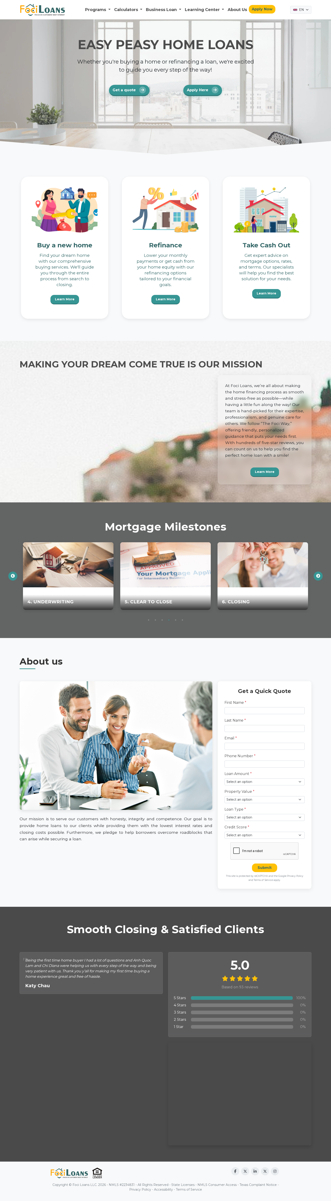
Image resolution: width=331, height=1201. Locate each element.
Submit (265, 868)
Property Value (239, 791)
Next (318, 576)
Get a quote (125, 90)
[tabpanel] (68, 576)
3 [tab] (162, 620)
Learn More (65, 299)
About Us (237, 9)
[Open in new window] (235, 1171)
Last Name (235, 720)
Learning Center (203, 9)
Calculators (126, 9)
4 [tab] (169, 620)
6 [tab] (182, 620)
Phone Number (240, 756)
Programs (96, 9)
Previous (12, 576)
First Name (235, 702)
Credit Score (236, 827)
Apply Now (262, 9)
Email (230, 738)
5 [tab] (175, 620)
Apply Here (198, 90)
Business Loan (162, 9)
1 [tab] (148, 620)
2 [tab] (155, 620)
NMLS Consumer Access (217, 1185)
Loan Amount (238, 774)
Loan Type (235, 809)
